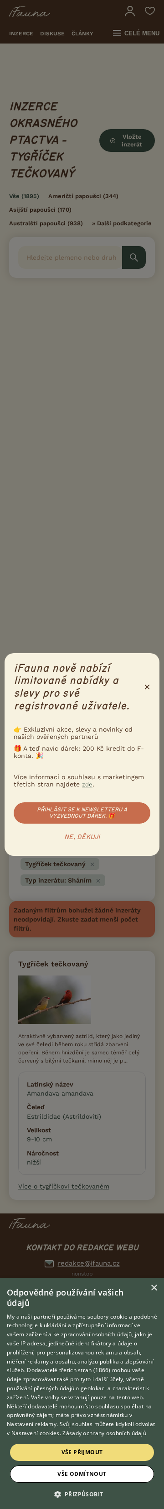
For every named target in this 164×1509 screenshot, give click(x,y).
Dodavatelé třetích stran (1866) (68, 1370)
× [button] (153, 1288)
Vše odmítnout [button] (81, 1474)
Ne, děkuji (82, 837)
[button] (82, 1494)
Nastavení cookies (35, 1433)
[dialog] (82, 1393)
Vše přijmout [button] (82, 1452)
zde (87, 784)
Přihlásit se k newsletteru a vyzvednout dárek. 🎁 (82, 813)
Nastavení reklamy (31, 1424)
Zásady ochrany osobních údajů (104, 1433)
